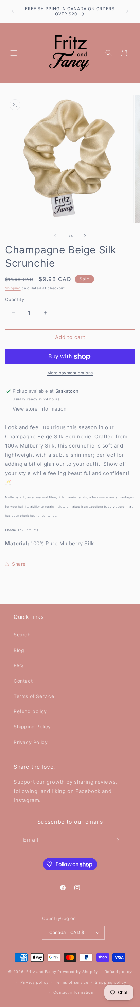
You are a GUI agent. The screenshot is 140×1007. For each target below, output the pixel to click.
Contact (23, 681)
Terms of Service (34, 696)
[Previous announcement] (12, 11)
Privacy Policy (31, 742)
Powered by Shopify (77, 971)
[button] (13, 52)
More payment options (70, 372)
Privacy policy (34, 982)
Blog (19, 650)
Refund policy (30, 711)
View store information (39, 409)
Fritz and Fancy (41, 971)
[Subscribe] (116, 840)
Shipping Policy (32, 726)
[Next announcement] (127, 11)
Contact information (73, 992)
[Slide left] (55, 235)
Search (22, 635)
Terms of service (71, 982)
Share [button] (19, 564)
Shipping (13, 288)
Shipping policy (110, 982)
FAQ (18, 665)
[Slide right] (84, 235)
